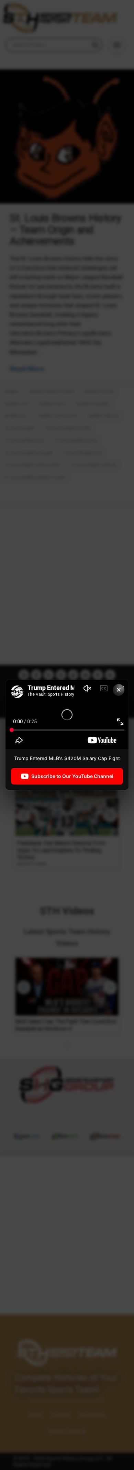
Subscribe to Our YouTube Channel (72, 776)
